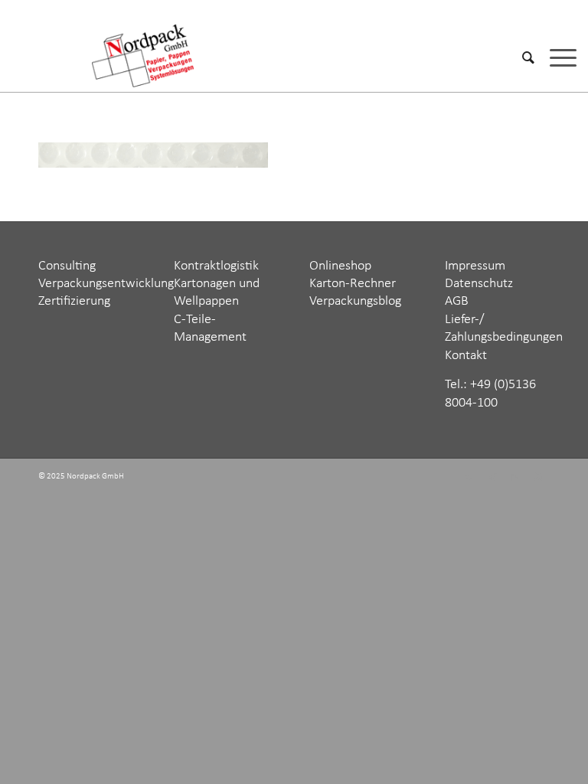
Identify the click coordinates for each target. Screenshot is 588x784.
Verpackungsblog (355, 301)
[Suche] (520, 57)
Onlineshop (340, 266)
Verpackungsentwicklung (106, 283)
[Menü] (555, 57)
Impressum (475, 266)
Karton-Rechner (352, 283)
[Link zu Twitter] (469, 477)
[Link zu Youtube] (538, 477)
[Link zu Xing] (492, 477)
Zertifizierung (74, 301)
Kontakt (466, 355)
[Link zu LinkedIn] (515, 477)
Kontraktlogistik (216, 266)
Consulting (67, 266)
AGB (457, 301)
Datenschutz (479, 283)
